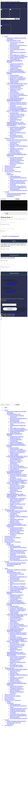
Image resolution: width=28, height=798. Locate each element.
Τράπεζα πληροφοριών (12, 281)
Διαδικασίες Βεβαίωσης (16, 69)
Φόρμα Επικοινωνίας (12, 283)
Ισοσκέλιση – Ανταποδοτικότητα (18, 78)
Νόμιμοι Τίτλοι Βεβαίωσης (16, 70)
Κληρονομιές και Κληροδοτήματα (18, 108)
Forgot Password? (14, 236)
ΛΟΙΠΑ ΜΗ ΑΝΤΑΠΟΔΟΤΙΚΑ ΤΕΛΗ (17, 83)
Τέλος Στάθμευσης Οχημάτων (17, 55)
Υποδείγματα (10, 174)
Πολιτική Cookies (11, 290)
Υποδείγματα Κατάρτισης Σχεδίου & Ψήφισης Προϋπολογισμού (18, 181)
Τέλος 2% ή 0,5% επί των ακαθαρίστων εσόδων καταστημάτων (16, 90)
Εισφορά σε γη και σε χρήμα (17, 115)
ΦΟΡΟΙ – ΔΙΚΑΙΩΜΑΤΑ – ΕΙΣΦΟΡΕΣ (17, 111)
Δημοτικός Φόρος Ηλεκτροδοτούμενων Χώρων (17, 113)
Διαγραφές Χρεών (14, 144)
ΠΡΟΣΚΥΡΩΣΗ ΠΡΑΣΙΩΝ (17, 109)
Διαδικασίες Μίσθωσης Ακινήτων (18, 102)
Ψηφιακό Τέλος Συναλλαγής (17, 98)
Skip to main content (15, 1)
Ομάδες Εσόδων (14, 82)
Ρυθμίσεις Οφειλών (15, 151)
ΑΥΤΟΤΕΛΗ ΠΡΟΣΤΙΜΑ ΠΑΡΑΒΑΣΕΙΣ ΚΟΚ (17, 86)
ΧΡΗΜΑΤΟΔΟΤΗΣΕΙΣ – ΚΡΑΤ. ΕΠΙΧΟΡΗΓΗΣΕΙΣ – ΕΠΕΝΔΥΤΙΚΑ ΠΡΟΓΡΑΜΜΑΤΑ (16, 124)
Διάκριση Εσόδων (14, 75)
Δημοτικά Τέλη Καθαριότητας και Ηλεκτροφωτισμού (18, 46)
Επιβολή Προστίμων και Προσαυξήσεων (16, 117)
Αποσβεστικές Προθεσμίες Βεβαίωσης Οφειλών (16, 64)
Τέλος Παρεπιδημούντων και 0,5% (18, 190)
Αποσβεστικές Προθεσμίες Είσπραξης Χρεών (16, 149)
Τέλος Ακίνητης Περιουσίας (17, 94)
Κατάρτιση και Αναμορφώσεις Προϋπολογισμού (17, 80)
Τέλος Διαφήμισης (14, 96)
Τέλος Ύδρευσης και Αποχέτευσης (18, 56)
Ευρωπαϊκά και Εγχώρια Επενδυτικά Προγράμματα (16, 136)
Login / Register (8, 725)
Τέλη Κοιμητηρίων (14, 48)
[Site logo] (5, 17)
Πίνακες (9, 173)
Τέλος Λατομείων (14, 92)
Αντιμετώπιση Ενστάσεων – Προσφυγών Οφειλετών (17, 158)
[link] (14, 312)
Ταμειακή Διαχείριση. (15, 176)
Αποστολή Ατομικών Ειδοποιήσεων (15, 142)
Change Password (14, 273)
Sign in (14, 241)
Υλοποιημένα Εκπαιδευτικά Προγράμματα (14, 195)
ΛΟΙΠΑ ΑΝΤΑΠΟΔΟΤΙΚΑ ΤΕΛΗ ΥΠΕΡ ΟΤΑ (17, 58)
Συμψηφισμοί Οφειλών (16, 153)
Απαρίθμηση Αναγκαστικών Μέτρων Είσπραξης (17, 161)
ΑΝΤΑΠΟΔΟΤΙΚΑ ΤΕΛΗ (14, 40)
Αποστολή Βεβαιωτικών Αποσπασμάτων (16, 67)
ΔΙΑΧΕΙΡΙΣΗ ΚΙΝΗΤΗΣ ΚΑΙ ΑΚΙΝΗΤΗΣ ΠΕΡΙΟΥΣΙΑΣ (14, 100)
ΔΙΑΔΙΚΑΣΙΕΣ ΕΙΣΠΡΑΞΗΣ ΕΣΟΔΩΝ (17, 140)
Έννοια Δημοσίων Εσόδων (16, 76)
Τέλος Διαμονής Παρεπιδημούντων (18, 95)
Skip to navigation (5, 1)
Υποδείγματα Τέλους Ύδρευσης (18, 186)
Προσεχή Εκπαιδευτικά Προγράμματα (16, 193)
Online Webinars (11, 284)
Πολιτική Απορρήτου (12, 289)
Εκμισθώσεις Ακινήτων (16, 106)
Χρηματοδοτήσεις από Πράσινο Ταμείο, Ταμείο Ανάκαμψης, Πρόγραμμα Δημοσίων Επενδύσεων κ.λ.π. (18, 129)
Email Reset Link (14, 255)
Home (2, 209)
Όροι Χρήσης (10, 292)
